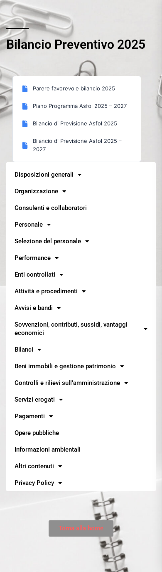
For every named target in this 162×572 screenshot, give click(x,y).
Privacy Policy (34, 483)
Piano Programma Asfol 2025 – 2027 (80, 105)
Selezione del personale (48, 241)
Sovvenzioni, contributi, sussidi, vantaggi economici (71, 329)
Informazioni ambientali (48, 449)
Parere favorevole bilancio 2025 (74, 88)
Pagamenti (30, 416)
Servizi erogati (35, 399)
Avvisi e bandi (34, 308)
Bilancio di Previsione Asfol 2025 (75, 123)
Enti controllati (35, 274)
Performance (33, 258)
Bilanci (24, 349)
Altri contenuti (34, 466)
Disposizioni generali (44, 174)
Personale (29, 224)
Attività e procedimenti (46, 291)
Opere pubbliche (37, 433)
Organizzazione (36, 191)
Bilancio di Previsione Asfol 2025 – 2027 (77, 144)
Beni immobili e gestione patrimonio (65, 366)
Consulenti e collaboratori (51, 208)
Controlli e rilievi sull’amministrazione (67, 383)
